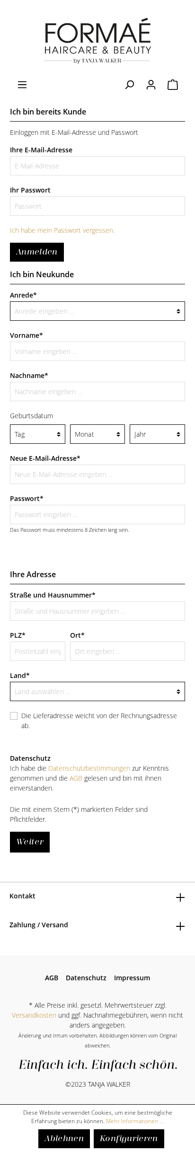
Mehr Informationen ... (135, 1121)
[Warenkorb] (173, 85)
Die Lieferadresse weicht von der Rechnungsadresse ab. (99, 720)
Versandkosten (34, 1015)
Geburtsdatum (31, 415)
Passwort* (27, 498)
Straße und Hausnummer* (53, 594)
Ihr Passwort (30, 189)
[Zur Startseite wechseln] (97, 39)
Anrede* (23, 294)
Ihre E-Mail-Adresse (41, 149)
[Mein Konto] (151, 85)
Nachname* (29, 375)
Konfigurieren (129, 1138)
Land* (20, 675)
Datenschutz (86, 977)
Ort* (77, 635)
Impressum (132, 977)
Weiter (30, 842)
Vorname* (26, 335)
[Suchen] (129, 85)
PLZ (18, 635)
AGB (76, 778)
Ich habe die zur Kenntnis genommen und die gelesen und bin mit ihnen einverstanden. (89, 778)
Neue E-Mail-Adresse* (45, 458)
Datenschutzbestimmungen (89, 768)
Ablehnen (64, 1138)
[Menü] (22, 85)
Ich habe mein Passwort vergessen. (62, 230)
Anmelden (37, 252)
